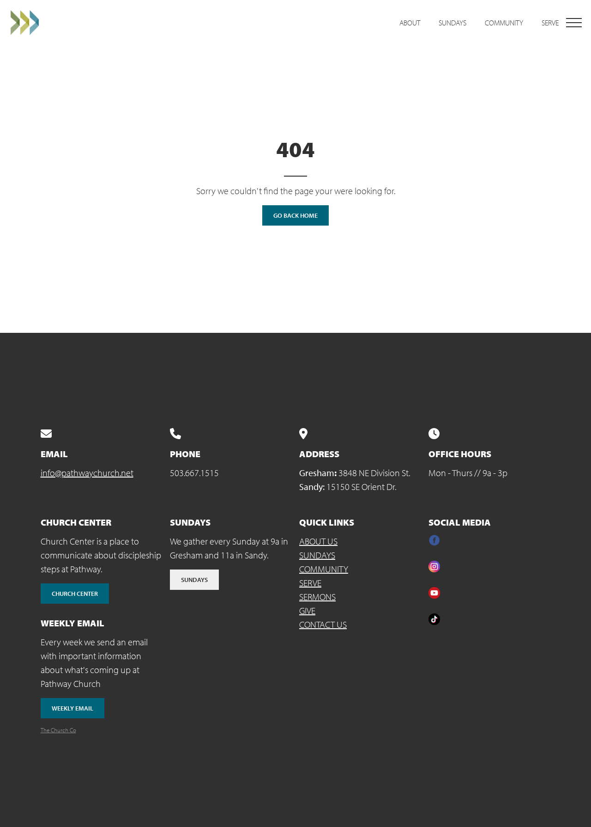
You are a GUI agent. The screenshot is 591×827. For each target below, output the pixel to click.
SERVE (310, 582)
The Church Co (58, 730)
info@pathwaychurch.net (87, 472)
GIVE (307, 610)
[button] (574, 23)
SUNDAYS (317, 555)
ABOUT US (318, 541)
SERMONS (317, 596)
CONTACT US (323, 624)
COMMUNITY (323, 569)
